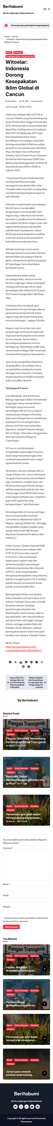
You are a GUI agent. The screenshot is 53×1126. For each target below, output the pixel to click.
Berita (9, 52)
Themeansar (26, 1121)
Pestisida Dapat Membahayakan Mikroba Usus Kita (26, 780)
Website (6, 906)
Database (18, 52)
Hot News (10, 734)
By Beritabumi (11, 101)
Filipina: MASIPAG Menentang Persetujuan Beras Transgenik (20, 970)
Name (6, 884)
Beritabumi (13, 6)
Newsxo (39, 1118)
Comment (8, 848)
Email (6, 895)
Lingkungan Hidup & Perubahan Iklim (20, 56)
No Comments (36, 101)
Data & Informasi (21, 731)
